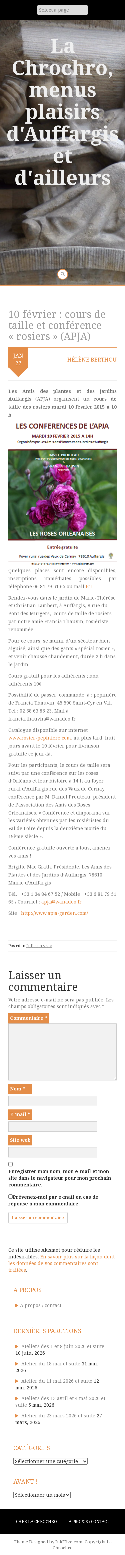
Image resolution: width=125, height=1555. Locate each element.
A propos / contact (40, 1305)
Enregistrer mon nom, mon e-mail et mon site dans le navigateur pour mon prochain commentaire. (59, 1178)
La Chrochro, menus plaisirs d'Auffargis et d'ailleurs (62, 112)
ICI (89, 586)
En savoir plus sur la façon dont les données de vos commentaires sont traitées (61, 1263)
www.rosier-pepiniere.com (39, 738)
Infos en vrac (39, 945)
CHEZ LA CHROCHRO (36, 1521)
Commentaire (28, 1018)
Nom (17, 1088)
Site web (20, 1140)
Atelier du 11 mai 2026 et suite (56, 1381)
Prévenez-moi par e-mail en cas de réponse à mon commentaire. (53, 1200)
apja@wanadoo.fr (61, 901)
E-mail (20, 1114)
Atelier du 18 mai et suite (50, 1363)
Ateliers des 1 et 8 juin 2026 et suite (62, 1346)
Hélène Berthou (92, 360)
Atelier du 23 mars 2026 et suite (58, 1415)
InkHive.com (68, 1541)
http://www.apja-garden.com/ (54, 913)
